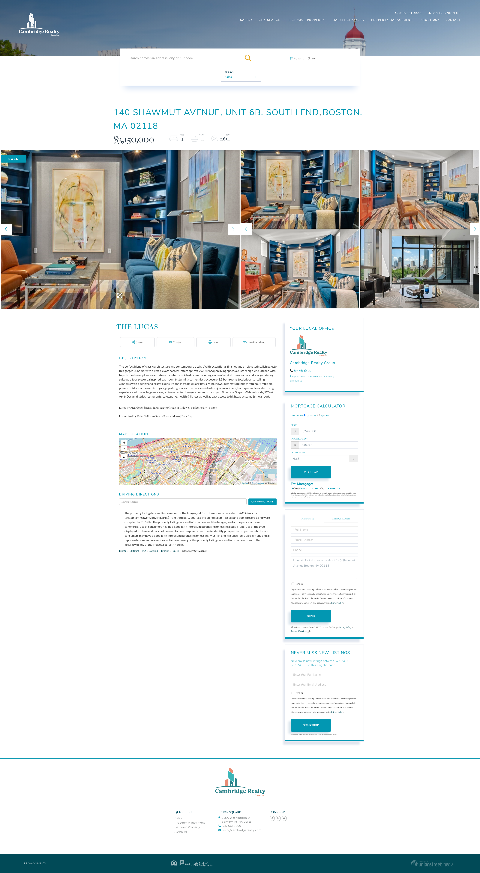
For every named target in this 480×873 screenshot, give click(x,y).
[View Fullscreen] (124, 457)
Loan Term (297, 415)
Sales (228, 77)
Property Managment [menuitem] (190, 822)
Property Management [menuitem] (391, 20)
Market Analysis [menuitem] (348, 20)
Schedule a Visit (341, 518)
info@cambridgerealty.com (242, 830)
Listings (134, 551)
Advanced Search (305, 58)
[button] (248, 58)
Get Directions (262, 501)
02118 (175, 551)
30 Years (311, 415)
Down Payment (299, 438)
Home (122, 551)
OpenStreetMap (257, 483)
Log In (437, 13)
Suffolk (153, 551)
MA (144, 551)
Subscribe (311, 725)
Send (311, 616)
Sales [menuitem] (245, 20)
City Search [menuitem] (269, 20)
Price (294, 425)
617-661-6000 (410, 13)
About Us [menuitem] (429, 20)
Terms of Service (298, 631)
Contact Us (296, 381)
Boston (165, 551)
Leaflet (245, 483)
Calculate (311, 472)
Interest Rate (299, 452)
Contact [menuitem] (453, 20)
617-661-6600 (302, 370)
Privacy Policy (337, 602)
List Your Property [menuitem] (306, 20)
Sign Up (454, 13)
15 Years (325, 415)
